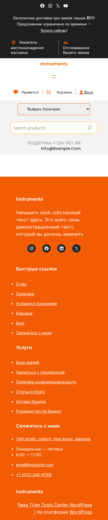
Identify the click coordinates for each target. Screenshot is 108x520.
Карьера (24, 313)
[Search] (90, 127)
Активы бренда (31, 401)
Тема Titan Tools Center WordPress (54, 505)
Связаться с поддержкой (40, 372)
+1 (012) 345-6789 (34, 474)
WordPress (81, 512)
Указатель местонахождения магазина (27, 47)
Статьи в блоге (30, 391)
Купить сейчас (53, 30)
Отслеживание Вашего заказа (76, 50)
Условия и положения (36, 303)
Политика (25, 293)
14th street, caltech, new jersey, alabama (53, 438)
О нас (21, 284)
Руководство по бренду (38, 411)
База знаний (27, 362)
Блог (20, 323)
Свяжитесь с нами (34, 332)
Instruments (54, 64)
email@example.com (34, 464)
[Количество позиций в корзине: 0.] (48, 92)
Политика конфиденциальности (46, 382)
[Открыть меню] (54, 76)
